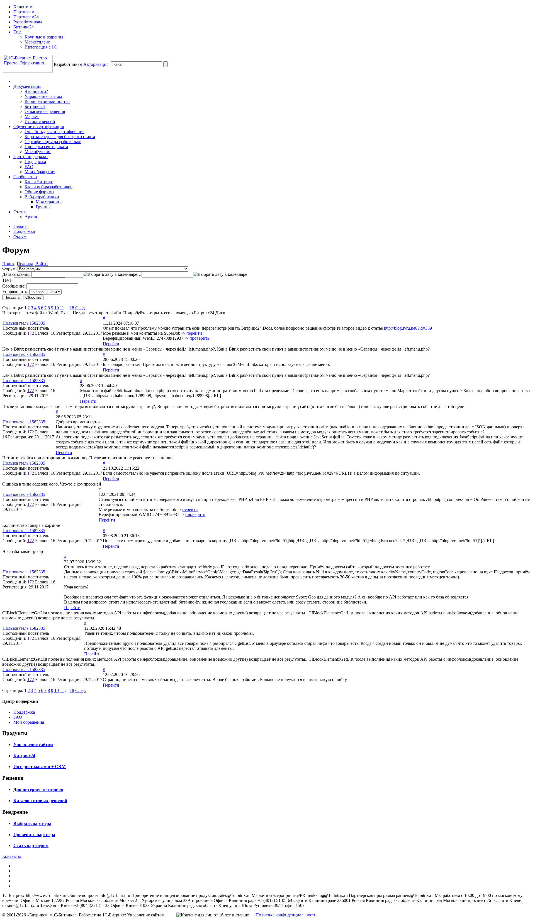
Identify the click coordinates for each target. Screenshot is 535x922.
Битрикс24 (23, 27)
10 (56, 307)
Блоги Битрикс (39, 181)
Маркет (32, 116)
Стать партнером (30, 845)
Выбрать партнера (32, 823)
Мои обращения (40, 171)
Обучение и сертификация (38, 126)
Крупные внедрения (44, 37)
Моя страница (49, 201)
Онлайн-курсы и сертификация (54, 131)
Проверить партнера (34, 834)
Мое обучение (38, 151)
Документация (27, 86)
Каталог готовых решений (40, 800)
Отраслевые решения (45, 111)
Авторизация (95, 64)
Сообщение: (13, 286)
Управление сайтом (43, 96)
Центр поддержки (30, 156)
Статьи (20, 211)
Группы (43, 206)
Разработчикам (27, 22)
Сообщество (25, 176)
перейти (194, 333)
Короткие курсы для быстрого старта (60, 136)
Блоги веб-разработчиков (48, 186)
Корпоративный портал (47, 101)
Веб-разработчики (42, 196)
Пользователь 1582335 (24, 323)
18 (72, 307)
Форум (19, 236)
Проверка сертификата (46, 146)
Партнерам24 (26, 17)
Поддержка (35, 161)
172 (30, 333)
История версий (40, 121)
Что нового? (36, 91)
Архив (31, 216)
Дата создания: (16, 274)
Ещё (17, 32)
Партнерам (23, 11)
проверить (199, 338)
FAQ (29, 166)
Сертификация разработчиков (53, 141)
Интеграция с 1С (41, 47)
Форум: (9, 268)
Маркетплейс (37, 42)
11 (62, 307)
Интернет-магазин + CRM (39, 766)
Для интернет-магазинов (38, 789)
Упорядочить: (15, 291)
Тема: (7, 280)
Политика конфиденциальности (286, 915)
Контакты (11, 856)
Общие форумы (39, 191)
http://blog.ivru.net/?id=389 (408, 328)
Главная (20, 226)
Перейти (111, 343)
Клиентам (22, 6)
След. (80, 307)
